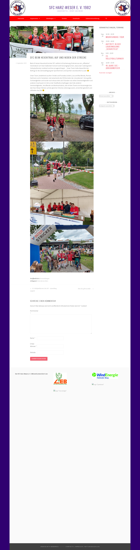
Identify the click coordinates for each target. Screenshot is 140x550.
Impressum (79, 546)
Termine (64, 18)
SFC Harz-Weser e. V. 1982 (70, 7)
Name (32, 338)
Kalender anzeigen (105, 73)
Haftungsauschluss (92, 546)
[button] (106, 18)
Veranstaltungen (44, 278)
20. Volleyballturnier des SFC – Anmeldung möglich (43, 290)
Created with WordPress (49, 546)
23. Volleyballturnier (115, 57)
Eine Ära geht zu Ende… (85, 288)
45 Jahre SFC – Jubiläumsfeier (113, 66)
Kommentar (33, 312)
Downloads (76, 18)
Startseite (21, 18)
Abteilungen (50, 18)
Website (33, 352)
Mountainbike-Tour (115, 37)
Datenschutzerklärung (92, 18)
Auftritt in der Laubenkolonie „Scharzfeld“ (113, 46)
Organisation (34, 18)
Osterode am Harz (42, 281)
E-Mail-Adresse (33, 345)
